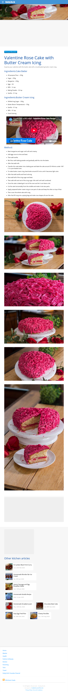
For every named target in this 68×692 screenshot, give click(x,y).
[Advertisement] (34, 33)
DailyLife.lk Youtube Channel (11, 673)
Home (4, 650)
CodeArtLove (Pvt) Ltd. (37, 688)
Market (5, 653)
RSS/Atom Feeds (10, 680)
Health (5, 656)
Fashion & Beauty (8, 659)
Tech (4, 667)
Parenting (5, 665)
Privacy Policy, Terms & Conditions (34, 690)
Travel (4, 670)
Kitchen (5, 662)
